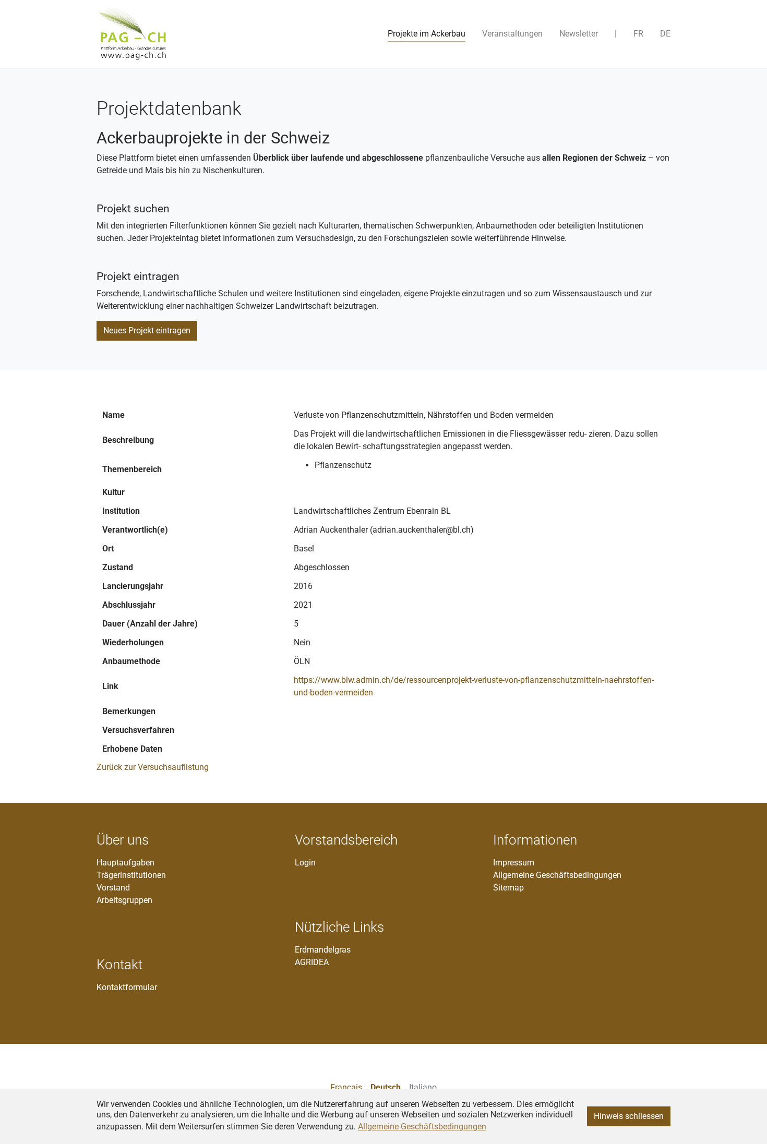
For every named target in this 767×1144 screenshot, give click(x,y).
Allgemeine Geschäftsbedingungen (557, 875)
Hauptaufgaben (125, 863)
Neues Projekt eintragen (146, 330)
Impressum (513, 863)
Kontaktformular (127, 987)
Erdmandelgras (323, 950)
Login (305, 863)
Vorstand (113, 888)
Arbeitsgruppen (124, 900)
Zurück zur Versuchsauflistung (153, 767)
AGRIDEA (312, 962)
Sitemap (508, 888)
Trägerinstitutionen (131, 875)
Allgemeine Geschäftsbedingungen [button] (422, 1126)
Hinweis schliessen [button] (629, 1116)
